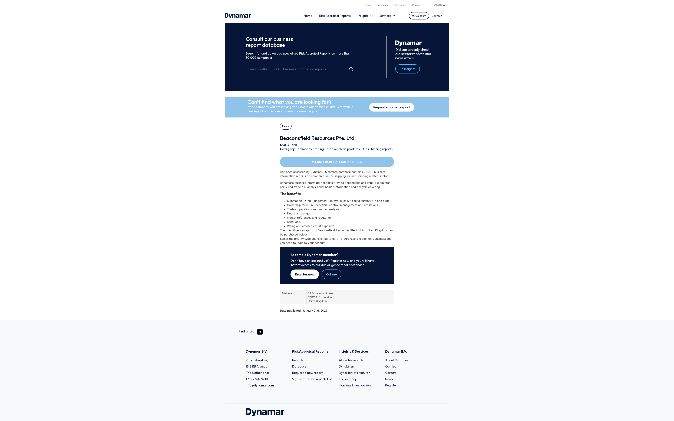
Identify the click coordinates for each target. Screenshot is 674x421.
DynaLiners (347, 366)
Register (391, 385)
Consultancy (347, 379)
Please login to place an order (337, 162)
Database (299, 366)
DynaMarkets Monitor (354, 373)
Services (385, 16)
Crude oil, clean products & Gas (347, 149)
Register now (304, 274)
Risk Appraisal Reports (335, 16)
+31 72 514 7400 (257, 379)
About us (383, 5)
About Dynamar (396, 360)
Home (308, 16)
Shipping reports (381, 149)
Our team (400, 5)
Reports (297, 360)
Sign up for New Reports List (312, 379)
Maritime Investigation (355, 385)
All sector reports (351, 360)
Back (285, 126)
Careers (416, 5)
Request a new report (307, 373)
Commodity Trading (309, 149)
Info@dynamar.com (260, 385)
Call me (331, 274)
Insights (363, 16)
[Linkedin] (260, 332)
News (368, 5)
